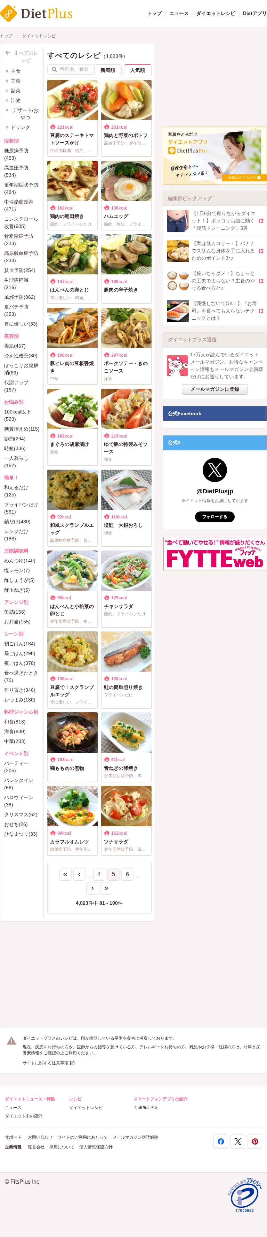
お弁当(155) (17, 621)
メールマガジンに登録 (215, 389)
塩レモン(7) (17, 570)
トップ (154, 13)
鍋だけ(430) (17, 521)
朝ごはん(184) (19, 643)
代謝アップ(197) (16, 386)
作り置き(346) (19, 690)
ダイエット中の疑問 (23, 1116)
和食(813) (15, 721)
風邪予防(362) (19, 297)
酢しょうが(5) (19, 580)
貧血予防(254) (19, 270)
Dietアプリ (255, 13)
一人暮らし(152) (16, 461)
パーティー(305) (16, 766)
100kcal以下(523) (17, 415)
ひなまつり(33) (21, 834)
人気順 (137, 70)
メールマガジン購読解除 (136, 1137)
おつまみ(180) (19, 700)
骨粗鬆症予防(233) (18, 239)
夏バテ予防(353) (16, 310)
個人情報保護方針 (96, 1147)
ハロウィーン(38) (18, 801)
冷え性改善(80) (21, 355)
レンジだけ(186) (16, 535)
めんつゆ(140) (19, 560)
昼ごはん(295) (19, 653)
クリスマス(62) (21, 814)
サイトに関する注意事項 (46, 1063)
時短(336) (15, 448)
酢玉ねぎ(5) (17, 590)
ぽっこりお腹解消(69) (21, 369)
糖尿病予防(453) (16, 154)
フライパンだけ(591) (21, 508)
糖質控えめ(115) (22, 429)
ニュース (179, 13)
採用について (61, 1147)
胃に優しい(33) (21, 324)
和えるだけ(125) (16, 491)
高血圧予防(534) (16, 171)
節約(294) (15, 438)
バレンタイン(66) (18, 783)
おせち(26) (16, 824)
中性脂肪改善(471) (18, 205)
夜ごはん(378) (19, 663)
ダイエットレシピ (215, 13)
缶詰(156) (15, 612)
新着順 (107, 70)
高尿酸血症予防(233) (21, 256)
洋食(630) (15, 731)
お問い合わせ (40, 1137)
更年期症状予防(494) (21, 188)
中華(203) (15, 741)
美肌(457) (15, 346)
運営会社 (36, 1147)
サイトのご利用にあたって (83, 1137)
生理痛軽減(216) (16, 283)
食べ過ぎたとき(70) (21, 676)
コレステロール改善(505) (21, 222)
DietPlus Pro (145, 1107)
